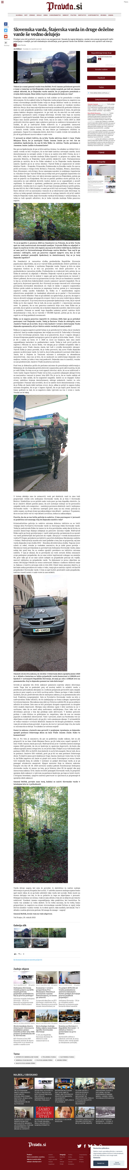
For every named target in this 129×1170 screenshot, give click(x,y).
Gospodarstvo (93, 15)
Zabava (110, 15)
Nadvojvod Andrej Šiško (25, 1063)
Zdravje (32, 15)
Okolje (39, 15)
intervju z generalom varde (27, 1057)
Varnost (66, 15)
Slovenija (19, 15)
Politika (73, 15)
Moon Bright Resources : (94, 113)
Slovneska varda (67, 1057)
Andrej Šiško (62, 1060)
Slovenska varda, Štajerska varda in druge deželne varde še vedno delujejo (64, 32)
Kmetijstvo (82, 15)
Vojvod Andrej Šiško (44, 1060)
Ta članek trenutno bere (105, 57)
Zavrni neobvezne (117, 1163)
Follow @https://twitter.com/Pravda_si (99, 93)
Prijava (126, 2)
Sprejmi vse (100, 1163)
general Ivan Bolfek (24, 1060)
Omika (45, 15)
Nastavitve (96, 1157)
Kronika (103, 15)
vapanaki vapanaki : (93, 104)
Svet (25, 15)
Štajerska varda (49, 1057)
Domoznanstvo (55, 15)
